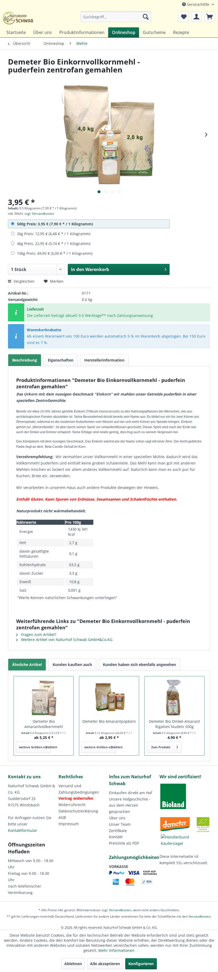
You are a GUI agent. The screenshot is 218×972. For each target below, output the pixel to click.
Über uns (117, 817)
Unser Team (120, 824)
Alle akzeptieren (105, 963)
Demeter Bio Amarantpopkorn (109, 721)
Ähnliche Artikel (27, 664)
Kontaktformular (22, 830)
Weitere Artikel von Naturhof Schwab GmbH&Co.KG (66, 639)
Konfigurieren (141, 963)
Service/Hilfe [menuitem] (198, 4)
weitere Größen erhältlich (35, 747)
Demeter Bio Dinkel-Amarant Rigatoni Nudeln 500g (174, 724)
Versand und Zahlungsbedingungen (78, 789)
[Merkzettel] (183, 16)
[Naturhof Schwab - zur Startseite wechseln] (18, 18)
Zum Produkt (160, 747)
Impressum (68, 823)
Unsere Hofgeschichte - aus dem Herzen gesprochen (129, 805)
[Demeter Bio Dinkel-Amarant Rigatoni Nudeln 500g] (174, 697)
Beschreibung (24, 360)
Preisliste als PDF (124, 843)
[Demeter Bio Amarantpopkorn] (109, 697)
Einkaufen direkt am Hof (130, 792)
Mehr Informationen (116, 950)
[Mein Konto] (196, 16)
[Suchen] (145, 16)
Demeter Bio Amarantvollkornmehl (43, 724)
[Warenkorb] (209, 16)
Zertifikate (118, 830)
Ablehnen (73, 963)
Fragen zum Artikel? (38, 634)
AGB (62, 817)
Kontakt (116, 836)
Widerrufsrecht (72, 804)
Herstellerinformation (104, 360)
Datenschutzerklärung (78, 811)
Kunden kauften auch (72, 664)
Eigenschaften (60, 360)
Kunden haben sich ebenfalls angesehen (139, 664)
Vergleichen (23, 281)
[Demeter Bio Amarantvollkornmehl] (43, 697)
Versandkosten (120, 910)
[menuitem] (116, 16)
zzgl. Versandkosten (39, 213)
